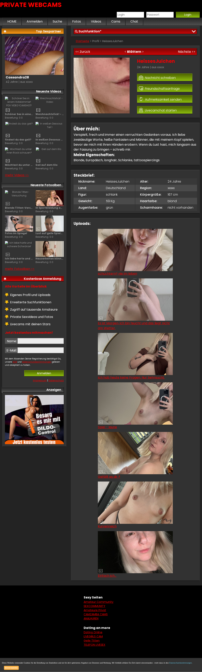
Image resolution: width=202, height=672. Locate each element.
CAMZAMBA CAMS (96, 614)
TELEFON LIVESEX (94, 645)
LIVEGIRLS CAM (93, 636)
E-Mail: (12, 350)
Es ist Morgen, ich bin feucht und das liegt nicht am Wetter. (134, 325)
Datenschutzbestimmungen (36, 361)
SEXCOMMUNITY (94, 606)
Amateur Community (98, 602)
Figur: (82, 194)
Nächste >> (186, 51)
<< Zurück (82, 51)
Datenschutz (56, 380)
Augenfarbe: (88, 207)
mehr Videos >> (17, 175)
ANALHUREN (91, 618)
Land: (82, 188)
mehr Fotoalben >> (20, 269)
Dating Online (93, 632)
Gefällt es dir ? (109, 476)
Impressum (40, 380)
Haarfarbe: (148, 201)
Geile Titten (92, 641)
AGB (15, 361)
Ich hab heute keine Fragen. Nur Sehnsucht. (131, 377)
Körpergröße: (150, 194)
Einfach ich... (107, 575)
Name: (12, 341)
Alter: (144, 181)
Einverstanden (11, 668)
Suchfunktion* (90, 31)
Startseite (82, 41)
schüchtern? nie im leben (117, 273)
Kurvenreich (107, 526)
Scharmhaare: (151, 207)
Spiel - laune (107, 427)
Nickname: (86, 181)
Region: (146, 188)
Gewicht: (85, 201)
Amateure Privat (95, 610)
